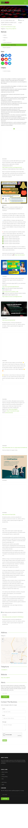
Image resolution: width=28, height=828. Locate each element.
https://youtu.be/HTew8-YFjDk (8, 514)
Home (2, 14)
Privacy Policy (5, 776)
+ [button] (2, 639)
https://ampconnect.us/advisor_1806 (10, 291)
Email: (3, 715)
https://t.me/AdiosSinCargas (8, 26)
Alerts (4, 40)
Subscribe (5, 696)
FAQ (3, 778)
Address (4, 35)
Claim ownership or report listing (9, 44)
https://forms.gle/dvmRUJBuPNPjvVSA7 (10, 286)
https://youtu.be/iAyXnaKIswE (8, 320)
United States (8, 14)
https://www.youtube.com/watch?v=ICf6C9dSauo (12, 617)
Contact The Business (7, 42)
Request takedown (6, 47)
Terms (3, 774)
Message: (4, 722)
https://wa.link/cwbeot (20, 255)
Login (3, 784)
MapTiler (15, 663)
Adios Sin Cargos (15, 653)
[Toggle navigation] (25, 2)
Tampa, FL (15, 14)
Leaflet (12, 663)
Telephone (5, 37)
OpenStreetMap (20, 663)
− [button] (2, 641)
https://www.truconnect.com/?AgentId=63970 (12, 167)
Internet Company (6, 71)
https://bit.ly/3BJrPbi (11, 28)
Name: (3, 708)
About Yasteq (5, 772)
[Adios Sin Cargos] (14, 651)
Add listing (4, 782)
